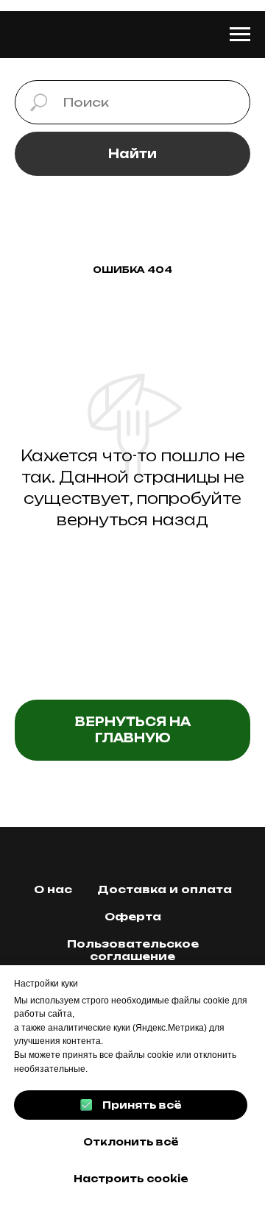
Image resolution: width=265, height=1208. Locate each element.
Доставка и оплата (164, 889)
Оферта (133, 916)
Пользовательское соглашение (133, 949)
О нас (53, 889)
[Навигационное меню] (240, 34)
